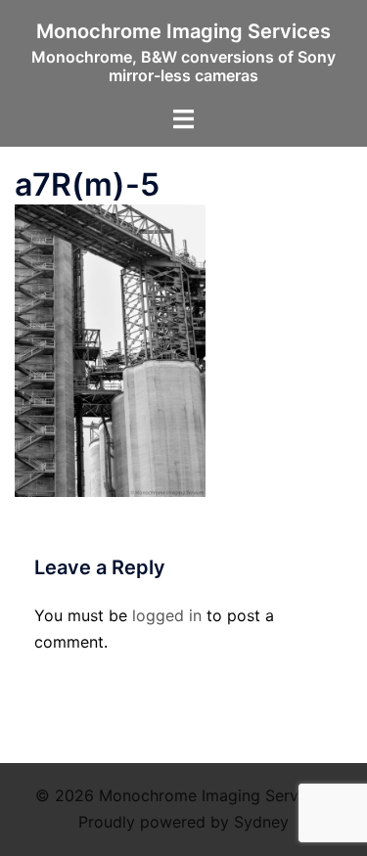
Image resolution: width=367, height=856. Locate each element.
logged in (167, 615)
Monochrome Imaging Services (183, 31)
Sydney (261, 822)
